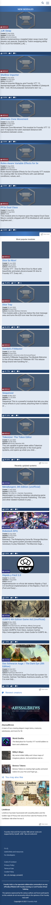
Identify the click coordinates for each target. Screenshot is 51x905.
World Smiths (18, 738)
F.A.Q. (6, 848)
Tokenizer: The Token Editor (17, 437)
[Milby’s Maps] (6, 755)
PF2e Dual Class (9, 207)
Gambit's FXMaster (12, 348)
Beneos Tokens (19, 766)
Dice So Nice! (9, 260)
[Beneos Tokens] (6, 769)
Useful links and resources (13, 852)
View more (46, 234)
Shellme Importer (10, 75)
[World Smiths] (6, 741)
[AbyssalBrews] (25, 708)
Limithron (6, 810)
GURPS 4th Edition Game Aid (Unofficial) (23, 619)
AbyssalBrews (8, 725)
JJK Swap (6, 30)
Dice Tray (7, 304)
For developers (9, 855)
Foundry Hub (32, 901)
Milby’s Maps (17, 752)
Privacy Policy (9, 865)
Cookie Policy (9, 872)
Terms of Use (9, 868)
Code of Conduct (10, 862)
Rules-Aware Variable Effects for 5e (19, 163)
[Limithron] (25, 793)
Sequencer (8, 393)
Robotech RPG (10, 531)
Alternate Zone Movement (14, 119)
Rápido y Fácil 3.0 (11, 575)
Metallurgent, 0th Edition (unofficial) (21, 486)
